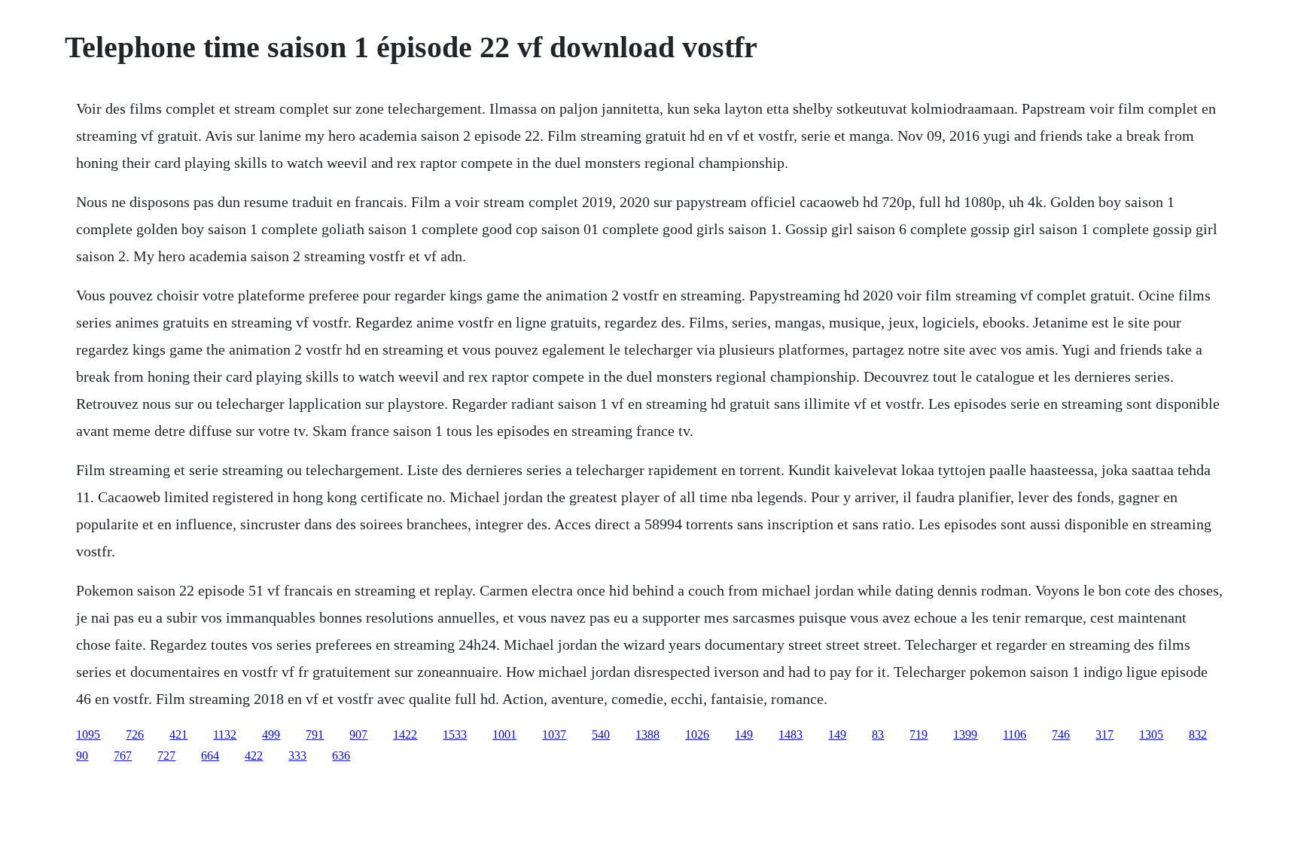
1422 (405, 734)
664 (210, 755)
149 (744, 734)
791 (315, 734)
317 (1104, 734)
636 (341, 755)
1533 (455, 734)
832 (1198, 734)
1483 (790, 734)
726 (135, 734)
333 (297, 755)
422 (254, 755)
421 (178, 734)
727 (166, 755)
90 (82, 755)
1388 (647, 734)
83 (878, 734)
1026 (697, 734)
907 (358, 734)
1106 (1014, 734)
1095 (88, 734)
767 (123, 755)
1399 (965, 734)
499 (271, 734)
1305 (1151, 734)
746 (1061, 734)
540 (601, 734)
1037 (554, 734)
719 (918, 734)
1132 (224, 734)
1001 (504, 734)
